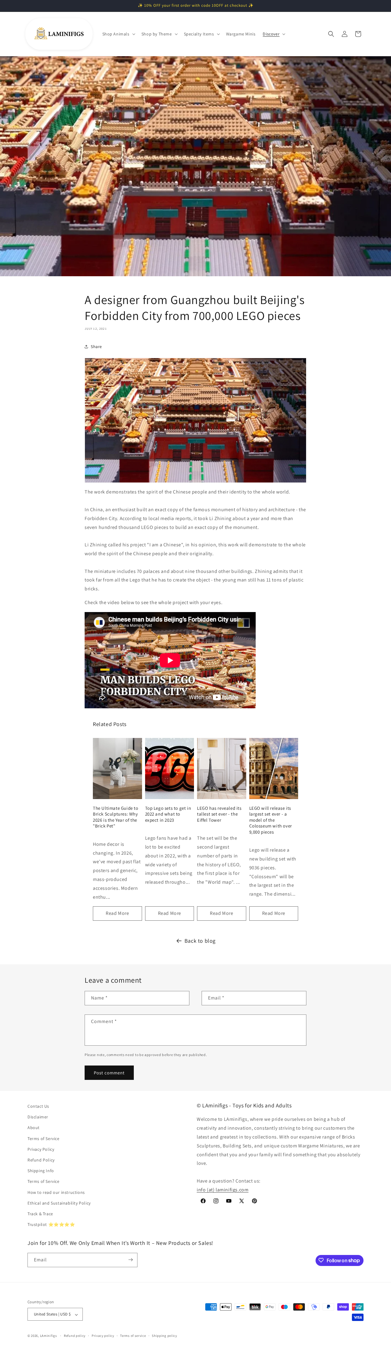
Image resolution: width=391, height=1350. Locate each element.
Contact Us (38, 1106)
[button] (118, 34)
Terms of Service (43, 1138)
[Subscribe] (130, 1260)
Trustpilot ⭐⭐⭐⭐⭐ (51, 1224)
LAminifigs (48, 1336)
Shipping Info (40, 1171)
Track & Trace (40, 1213)
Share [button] (96, 346)
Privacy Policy (40, 1149)
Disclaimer (37, 1117)
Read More (117, 913)
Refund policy (75, 1335)
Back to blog (200, 940)
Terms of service (133, 1335)
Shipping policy (164, 1335)
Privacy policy (103, 1335)
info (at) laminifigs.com (222, 1190)
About (33, 1128)
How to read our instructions (56, 1192)
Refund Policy (41, 1160)
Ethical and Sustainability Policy (59, 1203)
